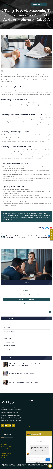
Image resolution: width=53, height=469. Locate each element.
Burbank (7, 418)
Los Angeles (13, 418)
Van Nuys (3, 418)
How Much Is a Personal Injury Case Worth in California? (23, 382)
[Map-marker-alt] (13, 425)
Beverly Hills (7, 417)
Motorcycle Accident (9, 342)
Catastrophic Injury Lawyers (8, 126)
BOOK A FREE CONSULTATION (26, 299)
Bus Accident (7, 324)
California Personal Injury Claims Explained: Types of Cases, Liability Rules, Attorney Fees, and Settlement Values (28, 364)
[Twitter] (46, 228)
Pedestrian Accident (9, 345)
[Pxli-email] (9, 425)
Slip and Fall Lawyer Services (30, 158)
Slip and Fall (7, 349)
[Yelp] (2, 425)
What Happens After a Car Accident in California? (21, 373)
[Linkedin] (48, 228)
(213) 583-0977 (26, 291)
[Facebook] (43, 228)
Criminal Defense (8, 335)
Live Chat (51, 235)
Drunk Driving (7, 338)
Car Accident (20, 71)
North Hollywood (14, 417)
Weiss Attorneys (9, 71)
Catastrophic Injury (9, 331)
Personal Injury (27, 71)
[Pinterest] (51, 228)
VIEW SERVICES (27, 303)
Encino (20, 417)
